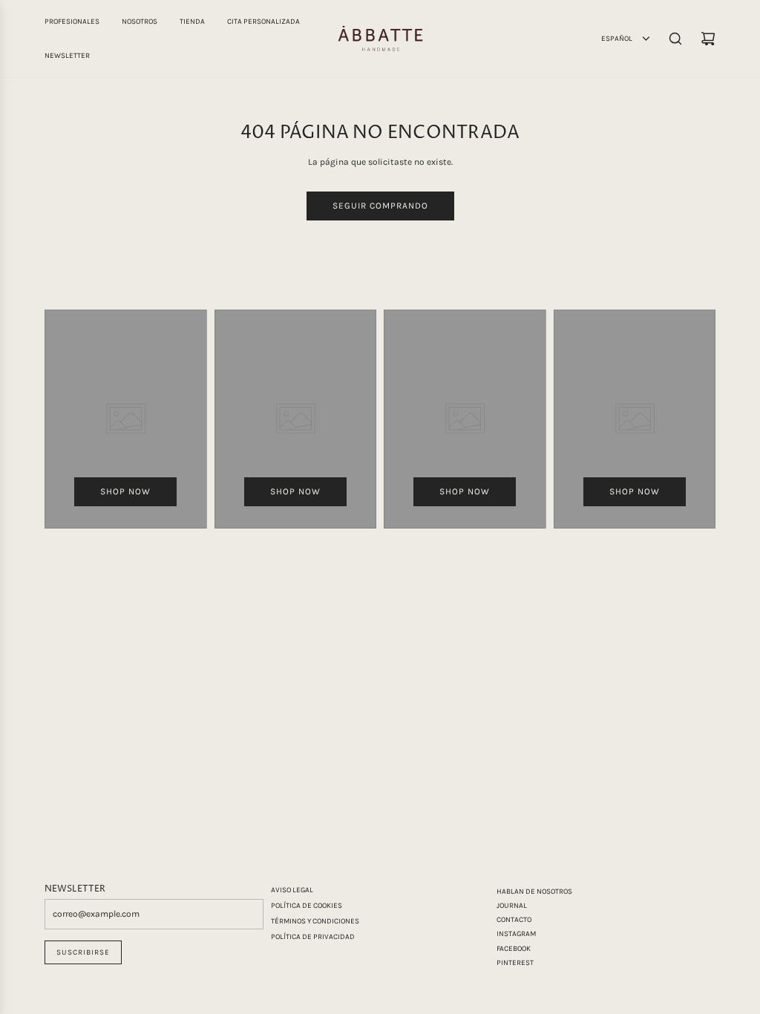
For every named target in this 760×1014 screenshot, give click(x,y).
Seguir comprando (380, 205)
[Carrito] (708, 38)
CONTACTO (514, 919)
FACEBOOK (514, 948)
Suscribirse (83, 952)
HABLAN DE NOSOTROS (534, 891)
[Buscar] (675, 38)
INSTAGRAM (516, 933)
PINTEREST (515, 962)
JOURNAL (512, 905)
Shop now (125, 491)
